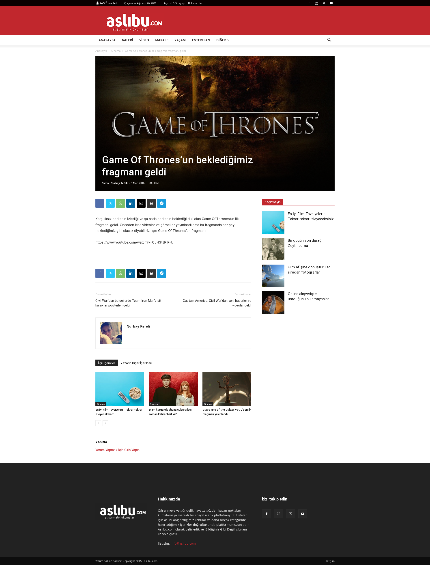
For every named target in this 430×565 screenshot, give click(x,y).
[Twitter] (323, 3)
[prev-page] (98, 423)
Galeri (127, 40)
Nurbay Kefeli (119, 183)
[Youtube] (331, 3)
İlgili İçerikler (106, 363)
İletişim (330, 561)
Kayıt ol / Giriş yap (174, 3)
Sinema (116, 51)
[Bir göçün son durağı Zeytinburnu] (273, 249)
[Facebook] (309, 3)
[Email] (141, 203)
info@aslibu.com (183, 543)
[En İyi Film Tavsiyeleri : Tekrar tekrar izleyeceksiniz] (119, 389)
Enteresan (201, 40)
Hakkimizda (195, 3)
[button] (329, 40)
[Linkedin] (130, 203)
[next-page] (105, 423)
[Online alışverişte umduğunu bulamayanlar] (273, 302)
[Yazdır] (151, 203)
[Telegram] (161, 203)
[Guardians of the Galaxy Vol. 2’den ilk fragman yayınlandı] (226, 389)
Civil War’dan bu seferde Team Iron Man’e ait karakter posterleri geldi (128, 303)
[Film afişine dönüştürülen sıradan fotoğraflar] (273, 276)
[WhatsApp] (120, 203)
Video (144, 40)
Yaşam (180, 40)
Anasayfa (107, 40)
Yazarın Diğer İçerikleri (136, 363)
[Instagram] (316, 3)
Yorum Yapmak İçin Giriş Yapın (117, 450)
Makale (161, 40)
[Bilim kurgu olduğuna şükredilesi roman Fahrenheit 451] (173, 389)
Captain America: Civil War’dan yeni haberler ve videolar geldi (217, 303)
